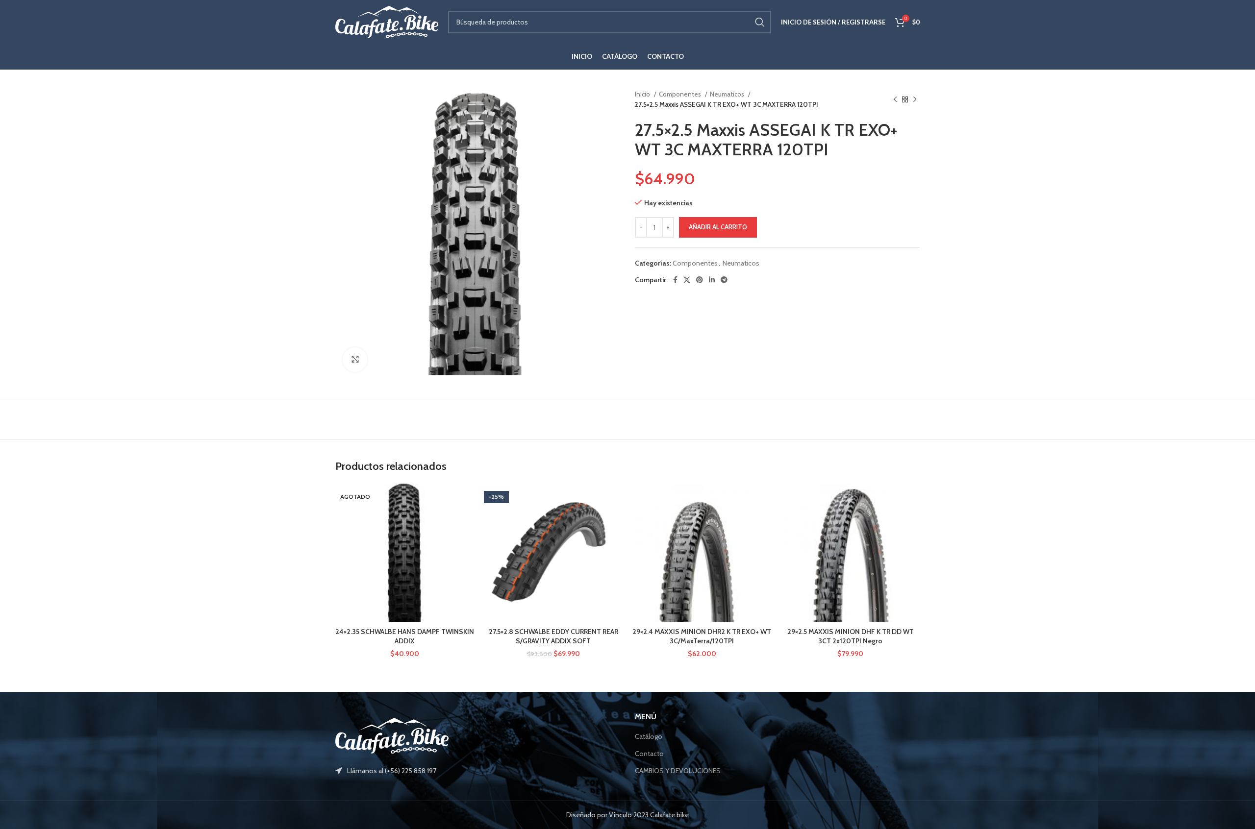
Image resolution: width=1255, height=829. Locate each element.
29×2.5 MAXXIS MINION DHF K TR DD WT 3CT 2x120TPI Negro (850, 636)
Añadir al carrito (718, 227)
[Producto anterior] (895, 99)
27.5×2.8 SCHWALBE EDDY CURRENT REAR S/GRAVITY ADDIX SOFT (553, 636)
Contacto (649, 753)
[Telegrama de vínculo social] (724, 279)
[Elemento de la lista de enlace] (477, 770)
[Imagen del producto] (553, 553)
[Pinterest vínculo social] (699, 279)
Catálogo (648, 736)
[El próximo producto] (915, 99)
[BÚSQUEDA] (760, 22)
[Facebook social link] (675, 279)
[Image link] (392, 735)
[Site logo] (386, 21)
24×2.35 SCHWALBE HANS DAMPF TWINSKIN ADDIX (404, 636)
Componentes (681, 94)
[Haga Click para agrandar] (355, 359)
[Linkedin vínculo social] (712, 279)
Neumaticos (728, 94)
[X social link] (686, 279)
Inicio (643, 94)
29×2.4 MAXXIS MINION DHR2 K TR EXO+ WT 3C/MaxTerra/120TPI (701, 636)
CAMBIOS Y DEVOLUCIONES (678, 770)
